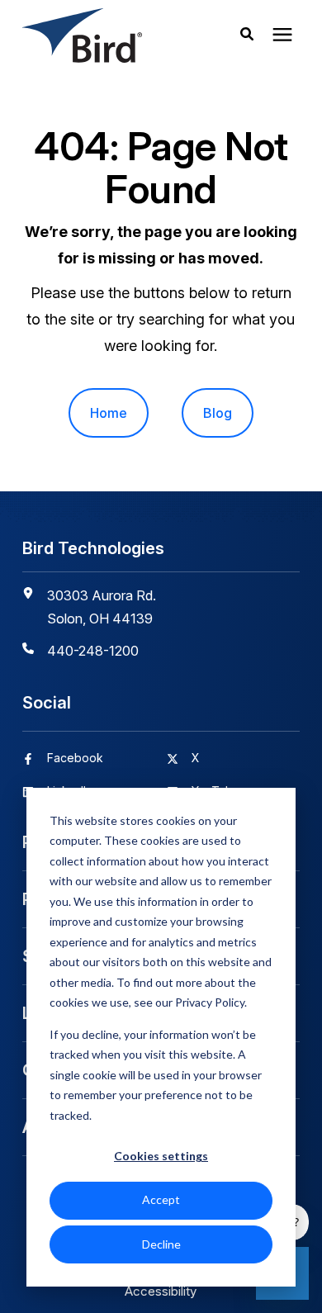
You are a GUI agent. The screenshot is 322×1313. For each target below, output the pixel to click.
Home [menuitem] (108, 413)
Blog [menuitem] (217, 413)
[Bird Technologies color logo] (101, 35)
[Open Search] (251, 35)
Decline (161, 1244)
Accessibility (161, 1291)
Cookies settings (161, 1156)
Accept (161, 1199)
